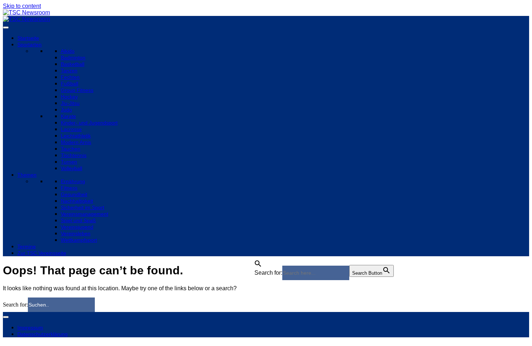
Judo (66, 110)
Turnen (69, 162)
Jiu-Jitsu (70, 103)
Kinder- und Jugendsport (89, 123)
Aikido (68, 51)
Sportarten (29, 44)
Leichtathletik (76, 136)
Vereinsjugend (77, 227)
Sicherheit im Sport (82, 207)
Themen (27, 175)
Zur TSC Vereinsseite (41, 253)
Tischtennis (73, 155)
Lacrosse (71, 129)
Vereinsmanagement (84, 214)
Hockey (69, 97)
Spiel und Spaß (78, 220)
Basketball (72, 64)
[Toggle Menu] (6, 27)
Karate (68, 116)
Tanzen (69, 70)
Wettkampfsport (79, 240)
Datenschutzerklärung (42, 334)
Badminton (73, 57)
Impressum (30, 327)
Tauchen (70, 149)
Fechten (70, 77)
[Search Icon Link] (258, 261)
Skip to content (22, 6)
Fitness (69, 188)
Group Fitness (77, 90)
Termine (26, 246)
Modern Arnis (76, 142)
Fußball (69, 83)
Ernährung (73, 181)
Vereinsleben (75, 233)
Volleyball (71, 168)
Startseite (28, 38)
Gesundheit (74, 194)
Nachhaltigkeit (77, 201)
